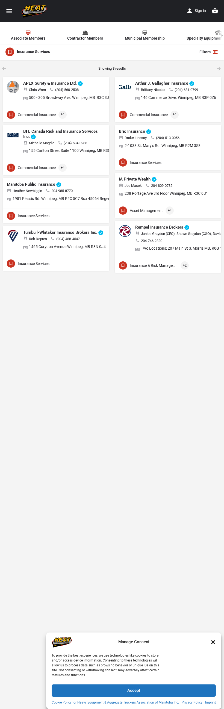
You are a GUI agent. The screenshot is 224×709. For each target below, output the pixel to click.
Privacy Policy (192, 702)
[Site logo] (35, 11)
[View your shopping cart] (215, 10)
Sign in (200, 10)
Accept (133, 690)
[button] (213, 642)
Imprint (210, 702)
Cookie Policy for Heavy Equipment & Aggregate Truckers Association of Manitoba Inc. (115, 702)
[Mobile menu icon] (9, 11)
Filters (205, 52)
